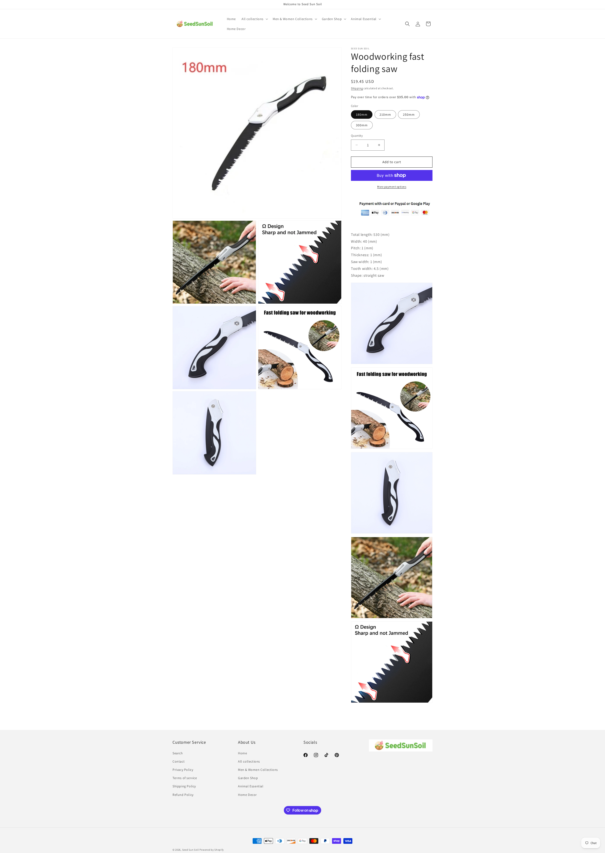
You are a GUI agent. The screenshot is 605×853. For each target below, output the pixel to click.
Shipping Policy (184, 786)
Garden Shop (248, 778)
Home (242, 753)
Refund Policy (183, 795)
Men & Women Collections (258, 770)
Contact (179, 761)
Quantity (357, 136)
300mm (362, 125)
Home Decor (247, 795)
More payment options (391, 186)
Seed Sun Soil (190, 849)
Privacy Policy (183, 770)
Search (178, 753)
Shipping (357, 88)
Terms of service (185, 778)
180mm (361, 114)
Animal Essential (251, 786)
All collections (249, 761)
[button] (254, 19)
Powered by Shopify (211, 849)
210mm (385, 114)
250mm (409, 114)
